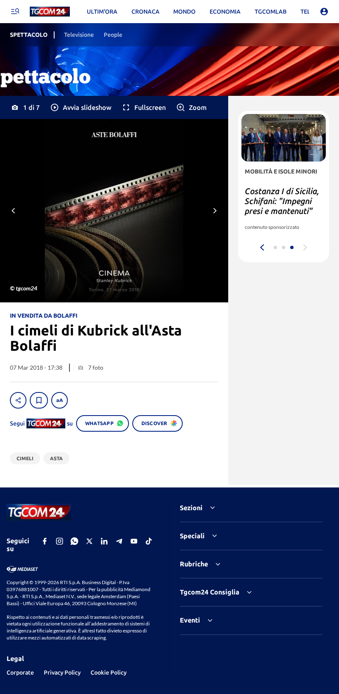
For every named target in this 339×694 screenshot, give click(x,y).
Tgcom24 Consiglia (209, 592)
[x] (89, 541)
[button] (80, 107)
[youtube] (134, 541)
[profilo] (324, 12)
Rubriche (194, 564)
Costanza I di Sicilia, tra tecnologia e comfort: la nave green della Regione (282, 206)
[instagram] (59, 541)
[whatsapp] (74, 541)
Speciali (192, 536)
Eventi (190, 620)
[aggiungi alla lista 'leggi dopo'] (39, 400)
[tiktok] (149, 541)
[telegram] (119, 541)
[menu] (15, 12)
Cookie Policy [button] (109, 672)
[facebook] (45, 541)
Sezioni (191, 507)
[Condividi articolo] (18, 400)
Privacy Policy (62, 672)
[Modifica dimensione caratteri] (59, 400)
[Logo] (50, 12)
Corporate (20, 672)
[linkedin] (104, 541)
